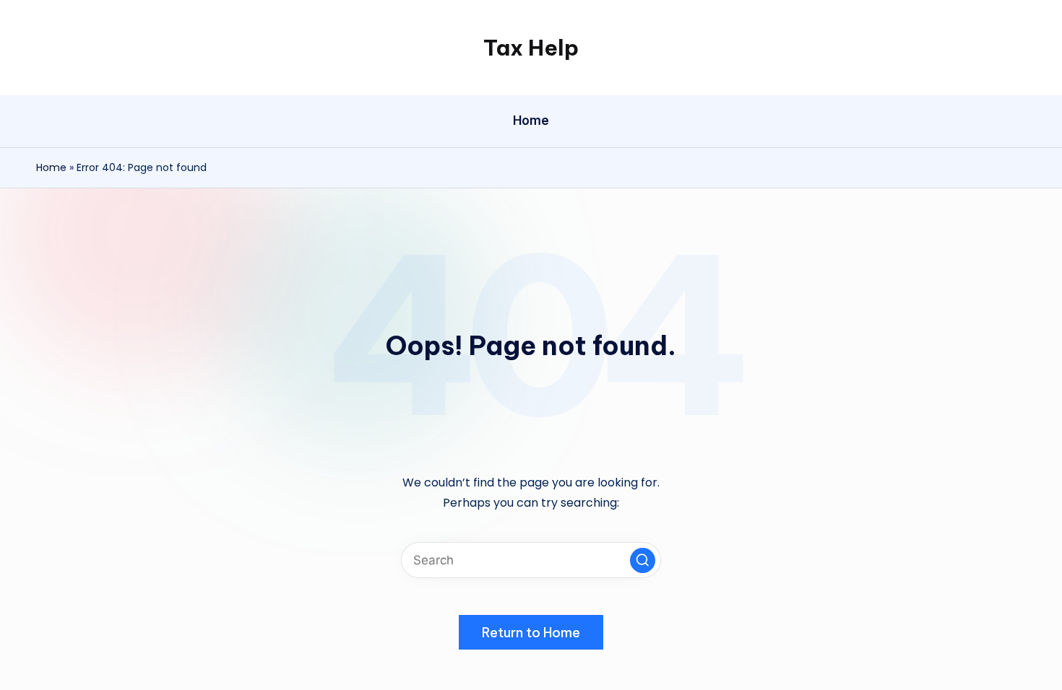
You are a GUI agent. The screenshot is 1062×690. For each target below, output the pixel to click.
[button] (642, 560)
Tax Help (531, 47)
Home (51, 167)
